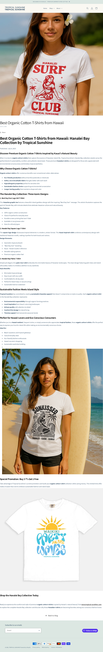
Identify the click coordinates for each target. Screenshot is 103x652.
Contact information (56, 647)
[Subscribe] (39, 630)
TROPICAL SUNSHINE (14, 647)
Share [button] (4, 132)
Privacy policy (36, 647)
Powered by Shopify (25, 647)
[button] (51, 8)
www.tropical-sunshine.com (91, 604)
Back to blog (53, 615)
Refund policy (45, 647)
